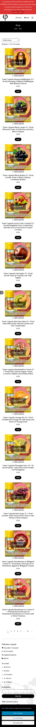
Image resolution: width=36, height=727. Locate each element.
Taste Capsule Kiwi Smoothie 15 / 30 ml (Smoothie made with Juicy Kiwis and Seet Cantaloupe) (18, 323)
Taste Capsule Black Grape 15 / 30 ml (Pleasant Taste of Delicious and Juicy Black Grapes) (18, 129)
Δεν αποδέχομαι (18, 718)
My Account (7, 667)
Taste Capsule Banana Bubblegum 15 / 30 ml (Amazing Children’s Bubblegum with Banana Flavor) (18, 81)
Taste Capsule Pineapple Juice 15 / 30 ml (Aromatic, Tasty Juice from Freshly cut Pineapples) (18, 467)
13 (28, 631)
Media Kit (5, 658)
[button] (18, 75)
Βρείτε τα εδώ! (18, 12)
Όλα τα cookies (18, 713)
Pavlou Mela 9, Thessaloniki (10, 648)
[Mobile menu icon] (32, 17)
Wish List (8, 678)
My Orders (6, 671)
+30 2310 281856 (8, 651)
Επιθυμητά (9, 682)
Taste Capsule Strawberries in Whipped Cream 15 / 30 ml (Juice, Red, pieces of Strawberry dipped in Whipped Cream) (18, 563)
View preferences (18, 723)
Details (18, 91)
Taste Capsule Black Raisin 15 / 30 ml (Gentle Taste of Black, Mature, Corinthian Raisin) (18, 177)
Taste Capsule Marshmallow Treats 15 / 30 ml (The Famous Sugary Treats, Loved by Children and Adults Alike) (18, 371)
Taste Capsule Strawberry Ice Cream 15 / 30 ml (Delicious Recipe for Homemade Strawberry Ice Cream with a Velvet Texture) (18, 612)
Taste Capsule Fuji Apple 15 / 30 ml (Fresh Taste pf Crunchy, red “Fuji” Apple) (18, 275)
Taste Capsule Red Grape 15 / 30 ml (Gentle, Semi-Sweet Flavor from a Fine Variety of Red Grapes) (18, 515)
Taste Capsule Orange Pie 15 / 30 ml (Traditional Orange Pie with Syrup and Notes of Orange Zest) (18, 419)
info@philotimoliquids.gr (10, 655)
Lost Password (8, 674)
